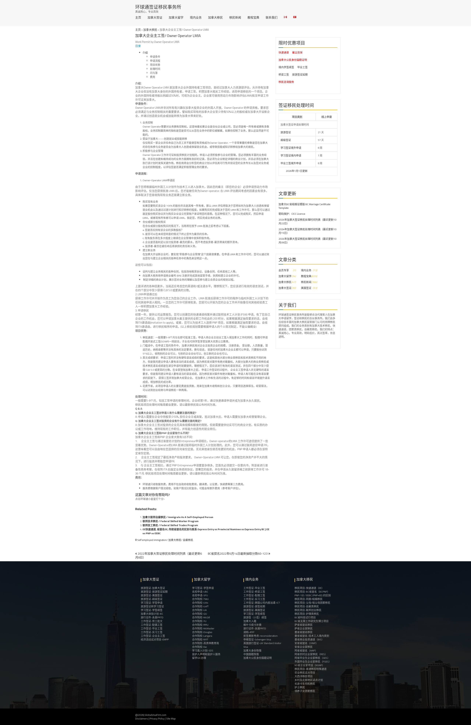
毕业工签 (302, 67)
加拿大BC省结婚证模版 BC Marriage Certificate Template (304, 206)
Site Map (171, 718)
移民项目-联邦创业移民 (308, 610)
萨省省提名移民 (304, 625)
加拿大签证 (155, 17)
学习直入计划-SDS (202, 650)
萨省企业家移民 (304, 628)
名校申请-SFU (200, 595)
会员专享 (284, 270)
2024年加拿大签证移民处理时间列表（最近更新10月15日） (307, 231)
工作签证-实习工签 (151, 632)
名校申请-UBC (200, 591)
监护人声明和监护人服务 (206, 654)
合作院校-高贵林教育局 (205, 643)
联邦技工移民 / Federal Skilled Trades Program (170, 525)
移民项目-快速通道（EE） (309, 588)
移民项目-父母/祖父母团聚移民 (312, 603)
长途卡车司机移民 (305, 683)
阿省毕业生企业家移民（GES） (312, 658)
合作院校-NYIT (200, 639)
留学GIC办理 (199, 658)
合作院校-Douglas (202, 632)
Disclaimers (141, 718)
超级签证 (286, 140)
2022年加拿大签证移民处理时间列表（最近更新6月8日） (168, 555)
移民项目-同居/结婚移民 (309, 599)
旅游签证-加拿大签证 (153, 588)
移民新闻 (235, 17)
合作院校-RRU (200, 625)
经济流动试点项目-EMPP (155, 639)
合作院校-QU (199, 614)
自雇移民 (188, 540)
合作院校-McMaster (203, 628)
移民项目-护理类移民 (307, 614)
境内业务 (196, 17)
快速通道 (284, 52)
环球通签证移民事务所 (158, 7)
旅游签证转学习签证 (152, 606)
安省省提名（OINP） (306, 643)
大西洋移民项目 (304, 676)
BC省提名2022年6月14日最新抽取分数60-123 (238, 553)
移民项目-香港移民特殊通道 (311, 669)
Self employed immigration (152, 540)
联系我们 (271, 17)
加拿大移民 (215, 17)
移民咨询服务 (286, 81)
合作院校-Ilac (199, 647)
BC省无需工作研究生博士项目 (312, 621)
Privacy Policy (157, 718)
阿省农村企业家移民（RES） (311, 654)
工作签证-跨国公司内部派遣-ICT (261, 603)
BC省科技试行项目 (305, 617)
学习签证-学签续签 (151, 610)
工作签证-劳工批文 (151, 621)
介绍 (145, 52)
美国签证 (306, 288)
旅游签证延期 (300, 74)
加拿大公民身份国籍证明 (293, 59)
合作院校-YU (199, 621)
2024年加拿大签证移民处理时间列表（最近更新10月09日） (307, 240)
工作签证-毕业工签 (151, 628)
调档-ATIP (248, 632)
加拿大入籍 (249, 621)
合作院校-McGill (201, 617)
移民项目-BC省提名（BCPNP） (312, 591)
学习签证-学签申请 (151, 603)
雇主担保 (297, 52)
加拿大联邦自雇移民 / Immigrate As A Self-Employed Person (178, 517)
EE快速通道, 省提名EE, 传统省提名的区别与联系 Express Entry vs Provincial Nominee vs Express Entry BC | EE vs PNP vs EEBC (206, 531)
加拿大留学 (176, 17)
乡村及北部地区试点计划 (309, 680)
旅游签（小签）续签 (255, 617)
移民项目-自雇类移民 (307, 606)
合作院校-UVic (200, 603)
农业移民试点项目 (305, 672)
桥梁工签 (284, 74)
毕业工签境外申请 (291, 163)
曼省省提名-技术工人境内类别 (312, 636)
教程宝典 (253, 17)
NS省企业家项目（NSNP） (310, 665)
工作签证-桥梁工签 (254, 591)
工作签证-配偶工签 (151, 625)
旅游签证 (286, 132)
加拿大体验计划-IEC (152, 614)
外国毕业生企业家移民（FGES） (313, 661)
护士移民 (300, 687)
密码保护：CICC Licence (292, 213)
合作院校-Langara (202, 636)
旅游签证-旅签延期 (254, 606)
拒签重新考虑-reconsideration (260, 636)
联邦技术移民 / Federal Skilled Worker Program (171, 521)
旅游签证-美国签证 (151, 595)
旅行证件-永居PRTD (152, 617)
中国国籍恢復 (251, 654)
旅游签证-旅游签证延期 (154, 591)
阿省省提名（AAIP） (306, 650)
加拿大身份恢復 (252, 650)
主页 (138, 17)
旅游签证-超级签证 (151, 599)
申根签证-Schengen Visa (257, 639)
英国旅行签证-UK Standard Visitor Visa (262, 645)
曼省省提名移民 (304, 632)
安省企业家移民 (304, 647)
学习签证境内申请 (291, 155)
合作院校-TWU (200, 599)
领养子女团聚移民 (305, 691)
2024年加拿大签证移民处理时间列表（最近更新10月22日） (307, 221)
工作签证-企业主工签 (153, 636)
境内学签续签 (286, 67)
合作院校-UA (199, 610)
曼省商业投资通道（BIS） (309, 639)
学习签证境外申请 (291, 147)
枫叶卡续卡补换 (252, 625)
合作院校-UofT (200, 606)
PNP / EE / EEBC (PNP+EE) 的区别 (313, 595)
